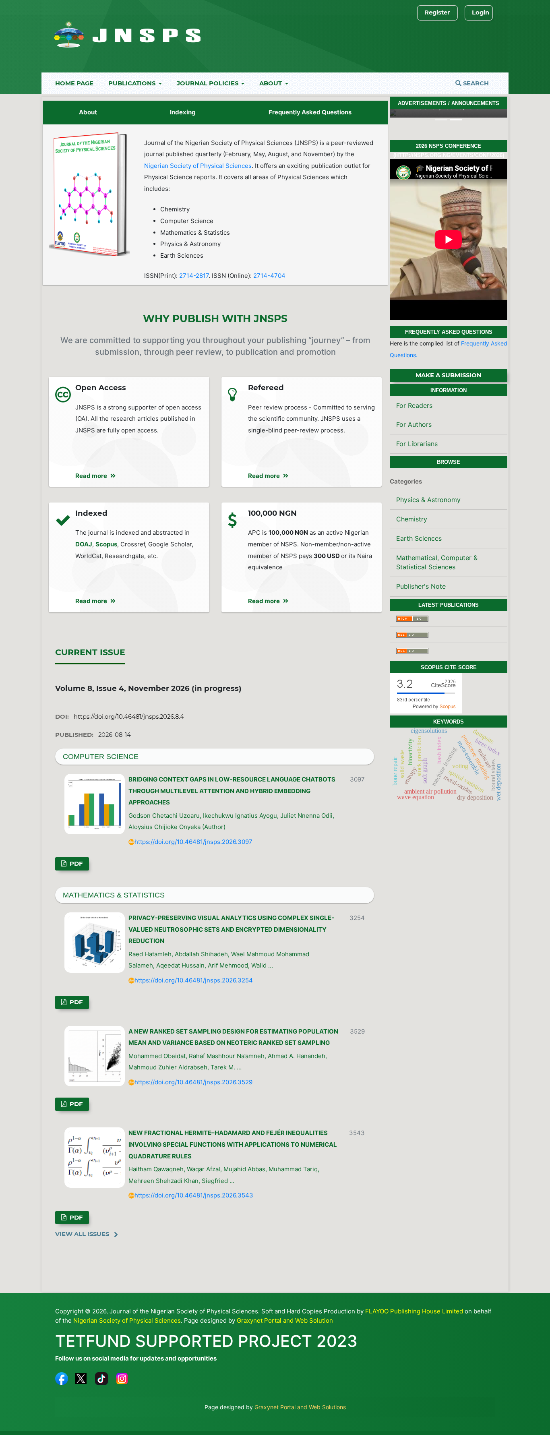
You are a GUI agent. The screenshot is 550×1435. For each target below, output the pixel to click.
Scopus (106, 544)
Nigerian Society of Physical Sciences (198, 166)
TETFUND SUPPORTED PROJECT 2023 (206, 1341)
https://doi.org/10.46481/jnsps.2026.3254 (193, 980)
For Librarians (417, 444)
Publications (132, 83)
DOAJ (83, 544)
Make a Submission (449, 375)
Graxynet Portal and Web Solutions (300, 1407)
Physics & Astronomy (428, 500)
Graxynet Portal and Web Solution (285, 1320)
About (271, 83)
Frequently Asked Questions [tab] (310, 112)
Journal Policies (208, 83)
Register (437, 12)
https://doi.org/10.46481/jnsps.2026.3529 (193, 1082)
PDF (75, 863)
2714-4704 (269, 275)
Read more (91, 476)
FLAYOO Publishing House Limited (414, 1311)
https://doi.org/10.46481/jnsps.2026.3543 (193, 1195)
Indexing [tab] (183, 112)
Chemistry (411, 519)
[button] (398, 113)
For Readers (414, 405)
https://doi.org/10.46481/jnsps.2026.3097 (193, 842)
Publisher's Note (421, 586)
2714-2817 (194, 275)
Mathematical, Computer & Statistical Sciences (437, 562)
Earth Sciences (419, 538)
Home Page (74, 83)
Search (475, 83)
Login (480, 12)
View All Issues (82, 1234)
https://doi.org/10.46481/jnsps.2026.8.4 (129, 716)
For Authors (414, 424)
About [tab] (88, 112)
